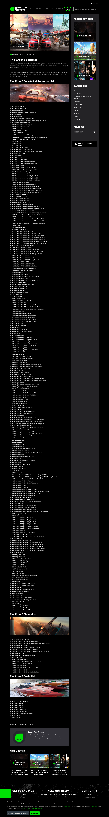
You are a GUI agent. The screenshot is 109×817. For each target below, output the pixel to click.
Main (16, 725)
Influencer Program (89, 797)
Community (59, 9)
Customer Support (66, 794)
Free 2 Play (49, 9)
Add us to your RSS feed (85, 144)
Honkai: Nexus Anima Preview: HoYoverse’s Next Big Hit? (39, 772)
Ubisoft (31, 725)
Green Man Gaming (17, 54)
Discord (89, 794)
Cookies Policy (93, 806)
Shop (68, 9)
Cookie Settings (67, 806)
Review (76, 113)
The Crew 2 (23, 725)
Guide (76, 110)
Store (76, 116)
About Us (23, 794)
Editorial (77, 93)
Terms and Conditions (36, 808)
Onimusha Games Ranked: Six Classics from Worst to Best (60, 772)
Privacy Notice (25, 808)
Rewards (39, 9)
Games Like (78, 107)
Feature (77, 101)
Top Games (77, 120)
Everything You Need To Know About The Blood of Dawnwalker (19, 772)
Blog (31, 9)
